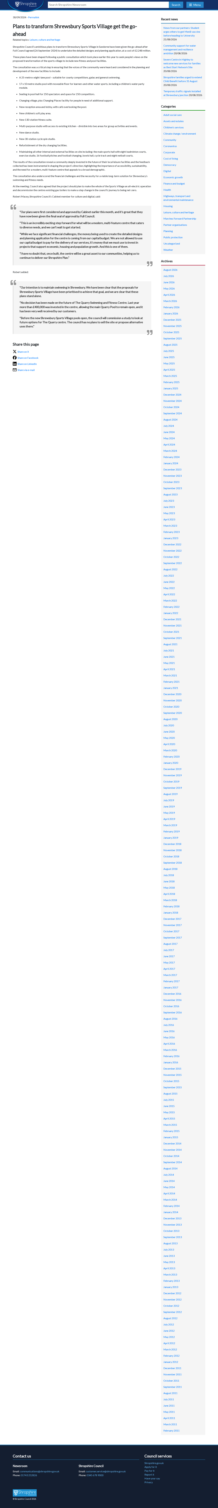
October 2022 (171, 556)
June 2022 (169, 581)
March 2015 (170, 1124)
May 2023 (169, 513)
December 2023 (172, 469)
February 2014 (171, 1205)
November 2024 (172, 400)
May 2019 (169, 812)
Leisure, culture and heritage (45, 39)
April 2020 (169, 744)
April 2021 (169, 669)
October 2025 (171, 332)
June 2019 (169, 806)
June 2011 (169, 1405)
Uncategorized (171, 243)
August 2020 (170, 719)
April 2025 (169, 369)
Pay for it (149, 1470)
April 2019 (169, 818)
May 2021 (169, 662)
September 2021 (172, 637)
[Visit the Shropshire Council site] (25, 1492)
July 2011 (168, 1399)
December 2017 (172, 918)
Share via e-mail (26, 369)
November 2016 (172, 999)
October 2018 (171, 856)
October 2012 (171, 1305)
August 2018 (170, 868)
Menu (197, 5)
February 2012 (171, 1355)
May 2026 (169, 288)
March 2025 (170, 375)
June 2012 (169, 1330)
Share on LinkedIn (27, 363)
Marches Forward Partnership (179, 218)
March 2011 (170, 1424)
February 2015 (171, 1130)
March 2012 (170, 1349)
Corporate (169, 152)
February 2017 (171, 981)
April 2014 (169, 1193)
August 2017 (170, 943)
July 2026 (168, 275)
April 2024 (169, 444)
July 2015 (168, 1099)
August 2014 (170, 1168)
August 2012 (170, 1318)
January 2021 (170, 687)
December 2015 (172, 1068)
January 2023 (170, 538)
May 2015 (169, 1112)
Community (169, 139)
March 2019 (170, 825)
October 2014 (171, 1155)
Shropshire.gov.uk (154, 1462)
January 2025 (170, 388)
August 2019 (170, 793)
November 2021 (172, 625)
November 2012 (172, 1299)
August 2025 (170, 344)
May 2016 (169, 1037)
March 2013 (170, 1274)
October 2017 (171, 931)
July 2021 (168, 650)
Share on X (23, 351)
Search (176, 5)
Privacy (148, 1482)
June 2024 (169, 431)
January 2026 (170, 313)
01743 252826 (29, 1475)
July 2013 (168, 1249)
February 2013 (171, 1280)
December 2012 (172, 1293)
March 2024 (170, 450)
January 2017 (170, 987)
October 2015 (171, 1081)
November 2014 (172, 1149)
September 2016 (172, 1012)
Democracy (169, 164)
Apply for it (150, 1466)
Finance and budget (174, 183)
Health (167, 189)
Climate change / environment (179, 133)
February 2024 (171, 456)
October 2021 (171, 631)
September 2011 (172, 1386)
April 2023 (169, 519)
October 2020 (171, 706)
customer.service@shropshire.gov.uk (106, 1471)
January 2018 (170, 912)
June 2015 (169, 1105)
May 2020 (169, 737)
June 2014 (169, 1180)
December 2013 (172, 1218)
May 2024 (169, 438)
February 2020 (171, 756)
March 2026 (170, 300)
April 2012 (169, 1343)
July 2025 (168, 350)
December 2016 (172, 993)
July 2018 (168, 875)
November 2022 (172, 550)
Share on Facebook (28, 357)
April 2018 (169, 893)
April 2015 (169, 1118)
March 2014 (170, 1199)
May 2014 (169, 1187)
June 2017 (169, 956)
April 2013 (169, 1268)
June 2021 (169, 656)
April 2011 (169, 1418)
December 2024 (172, 394)
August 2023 (170, 494)
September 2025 (172, 338)
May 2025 (169, 363)
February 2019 (171, 831)
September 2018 (172, 862)
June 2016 (169, 1031)
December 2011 (172, 1368)
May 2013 (169, 1261)
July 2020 (168, 725)
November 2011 (172, 1374)
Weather (168, 249)
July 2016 (168, 1024)
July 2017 (168, 949)
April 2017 (169, 968)
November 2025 (172, 325)
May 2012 (169, 1336)
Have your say (152, 1478)
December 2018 (172, 843)
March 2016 (170, 1049)
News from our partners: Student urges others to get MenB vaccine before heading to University (181, 31)
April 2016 (169, 1043)
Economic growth (173, 177)
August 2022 (170, 569)
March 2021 (170, 675)
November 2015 (172, 1074)
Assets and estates (173, 121)
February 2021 (171, 681)
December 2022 (172, 544)
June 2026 (169, 282)
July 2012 (168, 1324)
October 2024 (171, 407)
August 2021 (170, 644)
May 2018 (169, 887)
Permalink (33, 17)
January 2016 (170, 1062)
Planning (168, 231)
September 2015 (172, 1087)
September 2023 (172, 488)
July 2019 (168, 800)
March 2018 (170, 900)
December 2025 (172, 319)
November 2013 (172, 1224)
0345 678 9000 (95, 1475)
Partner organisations (175, 224)
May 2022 (169, 588)
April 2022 (169, 594)
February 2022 (171, 606)
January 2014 (170, 1212)
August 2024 (170, 419)
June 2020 (169, 731)
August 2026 (170, 269)
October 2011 (171, 1380)
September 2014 (172, 1162)
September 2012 (172, 1311)
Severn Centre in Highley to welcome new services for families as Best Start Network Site (182, 63)
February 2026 (171, 307)
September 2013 (172, 1237)
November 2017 (172, 924)
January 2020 (170, 762)
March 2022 (170, 600)
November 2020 (172, 700)
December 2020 (172, 694)
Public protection (173, 237)
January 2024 (170, 463)
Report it (149, 1474)
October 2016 (171, 1006)
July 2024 (168, 425)
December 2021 (172, 619)
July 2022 (168, 575)
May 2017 (169, 962)
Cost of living (170, 158)
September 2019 (172, 787)
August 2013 (170, 1243)
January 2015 (170, 1137)
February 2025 (171, 382)
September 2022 (172, 563)
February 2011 (171, 1430)
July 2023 (168, 500)
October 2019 (171, 781)
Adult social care (172, 114)
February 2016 (171, 1056)
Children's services (173, 127)
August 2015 (170, 1093)
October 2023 (171, 481)
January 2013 (170, 1286)
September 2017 (172, 937)
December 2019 (172, 768)
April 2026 (169, 294)
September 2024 (172, 413)
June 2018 (169, 881)
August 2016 (170, 1018)
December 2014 (172, 1143)
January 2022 (170, 612)
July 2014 (168, 1174)
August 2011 (170, 1393)
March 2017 (170, 974)
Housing (168, 206)
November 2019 (172, 775)
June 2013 (169, 1255)
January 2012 (170, 1361)
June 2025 (169, 357)
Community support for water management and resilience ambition (179, 49)
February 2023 (171, 531)
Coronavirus (170, 146)
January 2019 (170, 837)
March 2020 (170, 750)
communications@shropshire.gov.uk (39, 1471)
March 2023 (170, 525)
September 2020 (172, 712)
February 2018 (171, 906)
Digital (167, 170)
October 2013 (171, 1230)
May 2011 (169, 1411)
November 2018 (172, 850)
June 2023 (169, 506)
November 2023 (172, 475)
